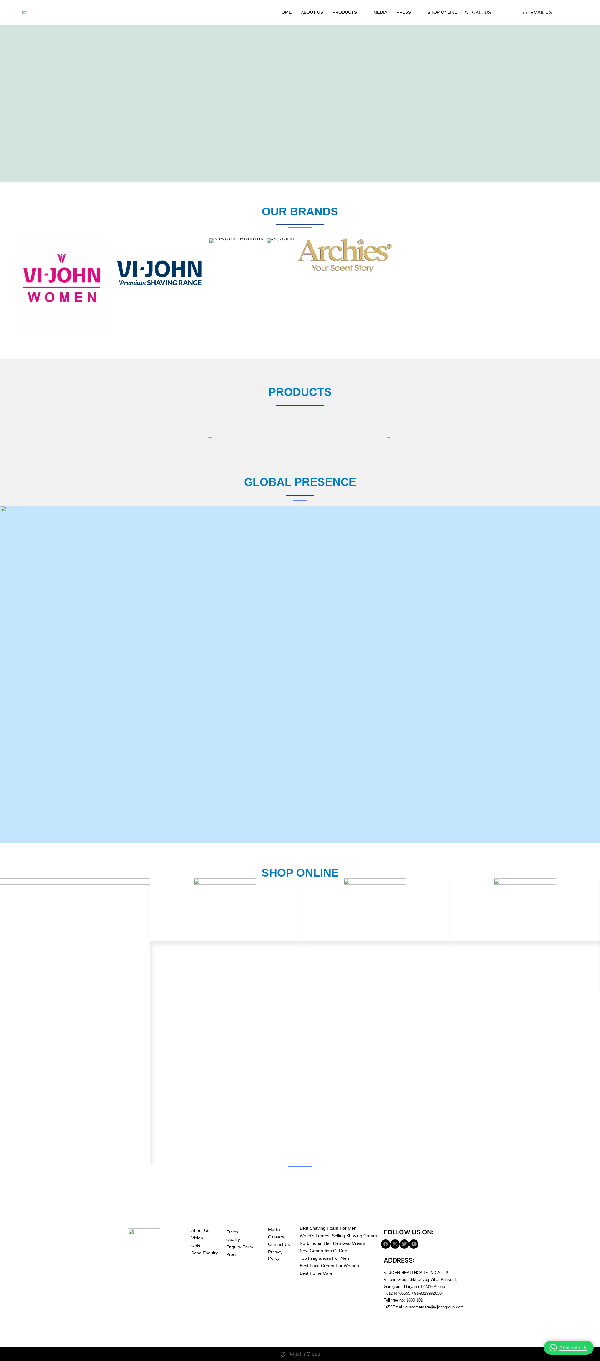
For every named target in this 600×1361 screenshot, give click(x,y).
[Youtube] (413, 1244)
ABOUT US (312, 12)
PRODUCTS (344, 12)
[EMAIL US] (525, 12)
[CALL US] (467, 12)
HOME (285, 12)
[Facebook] (385, 1244)
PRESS (404, 12)
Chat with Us (573, 1348)
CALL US (481, 12)
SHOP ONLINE (442, 12)
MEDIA (380, 12)
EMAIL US (541, 12)
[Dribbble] (395, 1244)
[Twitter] (404, 1244)
